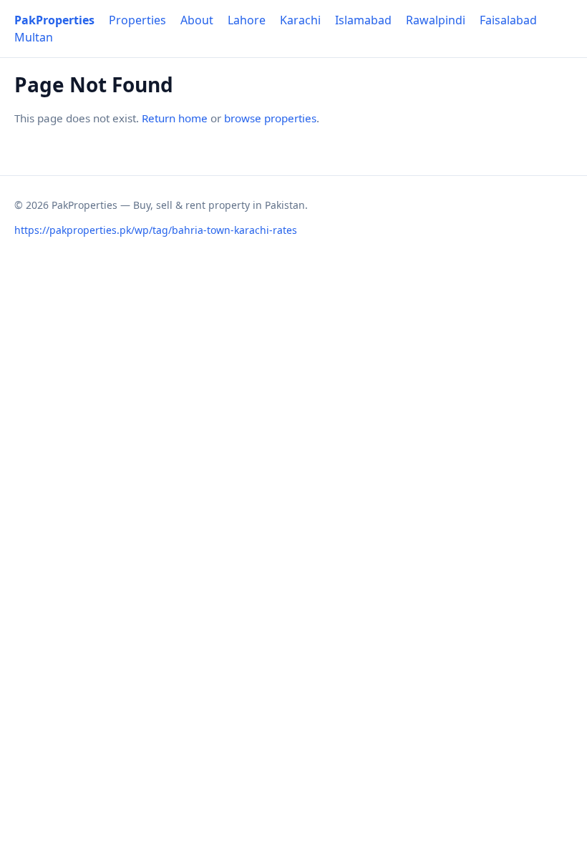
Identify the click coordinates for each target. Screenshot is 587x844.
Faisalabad (508, 20)
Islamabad (363, 20)
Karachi (300, 20)
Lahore (247, 20)
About (196, 20)
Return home (175, 118)
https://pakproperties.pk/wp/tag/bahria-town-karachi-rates (155, 230)
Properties (137, 20)
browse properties (270, 118)
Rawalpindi (435, 20)
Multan (33, 37)
